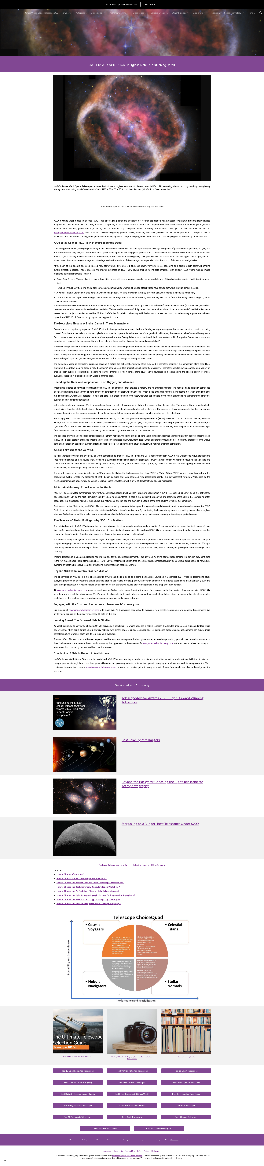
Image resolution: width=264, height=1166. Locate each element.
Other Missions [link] (179, 12)
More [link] (250, 12)
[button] (260, 12)
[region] (132, 4)
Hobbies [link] (214, 12)
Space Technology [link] (232, 12)
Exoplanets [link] (198, 12)
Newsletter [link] (66, 12)
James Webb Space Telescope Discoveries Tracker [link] (41, 12)
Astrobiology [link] (97, 12)
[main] (132, 64)
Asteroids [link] (80, 12)
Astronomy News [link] (118, 12)
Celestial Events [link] (158, 12)
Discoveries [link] (138, 12)
